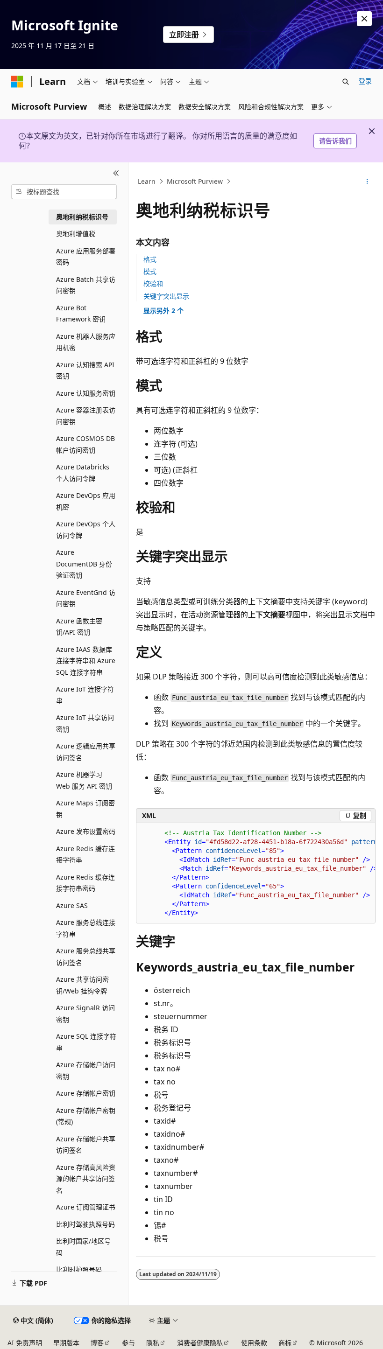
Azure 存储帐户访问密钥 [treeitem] (85, 1070)
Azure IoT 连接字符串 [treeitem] (85, 695)
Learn (147, 181)
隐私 (152, 1342)
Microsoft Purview (195, 181)
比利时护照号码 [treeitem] (79, 1269)
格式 (149, 259)
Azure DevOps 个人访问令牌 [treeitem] (85, 529)
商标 (284, 1342)
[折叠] (116, 173)
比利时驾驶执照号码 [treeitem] (85, 1224)
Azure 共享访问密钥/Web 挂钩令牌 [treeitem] (82, 985)
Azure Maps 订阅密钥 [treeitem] (85, 808)
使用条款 (254, 1342)
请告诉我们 (335, 140)
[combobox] (64, 191)
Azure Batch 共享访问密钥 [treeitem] (85, 285)
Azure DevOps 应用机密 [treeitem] (85, 501)
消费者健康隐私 (200, 1342)
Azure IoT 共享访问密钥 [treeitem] (85, 723)
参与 (128, 1342)
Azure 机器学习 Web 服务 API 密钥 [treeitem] (84, 780)
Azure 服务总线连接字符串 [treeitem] (85, 928)
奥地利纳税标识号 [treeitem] (82, 216)
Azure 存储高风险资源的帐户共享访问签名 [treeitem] (85, 1179)
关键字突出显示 (166, 296)
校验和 (153, 283)
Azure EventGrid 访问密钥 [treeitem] (85, 598)
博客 (97, 1342)
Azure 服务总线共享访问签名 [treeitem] (85, 956)
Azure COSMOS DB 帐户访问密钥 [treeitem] (85, 444)
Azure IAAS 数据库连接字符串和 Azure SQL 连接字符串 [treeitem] (85, 661)
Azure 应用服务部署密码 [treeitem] (85, 256)
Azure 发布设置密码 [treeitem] (85, 831)
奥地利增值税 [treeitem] (75, 233)
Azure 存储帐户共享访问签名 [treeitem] (85, 1144)
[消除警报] (364, 18)
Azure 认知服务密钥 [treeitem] (85, 393)
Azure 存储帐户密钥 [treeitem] (85, 1093)
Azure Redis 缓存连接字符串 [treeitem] (85, 854)
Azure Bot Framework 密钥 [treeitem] (81, 313)
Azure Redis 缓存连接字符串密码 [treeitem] (85, 883)
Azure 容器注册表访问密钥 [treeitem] (85, 415)
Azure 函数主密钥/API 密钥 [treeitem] (79, 626)
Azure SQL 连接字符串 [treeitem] (86, 1042)
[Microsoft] (17, 82)
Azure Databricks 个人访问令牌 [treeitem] (82, 472)
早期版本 (66, 1342)
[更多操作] (367, 181)
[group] (256, 873)
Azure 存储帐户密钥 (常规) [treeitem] (85, 1116)
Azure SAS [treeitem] (72, 905)
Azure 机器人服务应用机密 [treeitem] (85, 342)
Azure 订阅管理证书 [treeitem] (85, 1206)
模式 (149, 271)
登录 (365, 81)
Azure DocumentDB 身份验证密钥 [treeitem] (84, 564)
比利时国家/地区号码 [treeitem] (83, 1247)
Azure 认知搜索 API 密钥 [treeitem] (85, 370)
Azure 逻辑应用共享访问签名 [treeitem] (85, 751)
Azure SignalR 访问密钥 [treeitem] (85, 1013)
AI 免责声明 (24, 1342)
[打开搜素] (345, 81)
